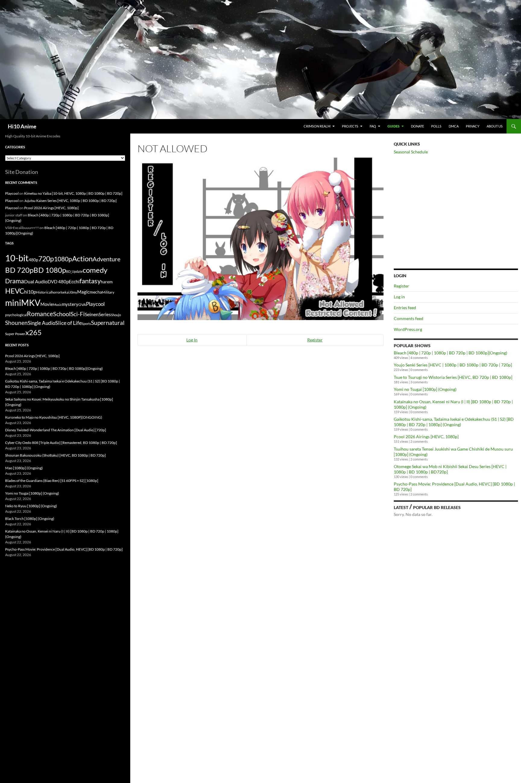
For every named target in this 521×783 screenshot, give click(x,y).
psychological (16, 315)
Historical (44, 292)
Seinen (92, 314)
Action (82, 258)
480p (33, 259)
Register (315, 339)
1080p (63, 259)
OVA (82, 304)
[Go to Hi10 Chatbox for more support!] (260, 238)
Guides (393, 126)
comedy (95, 270)
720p (46, 258)
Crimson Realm (317, 126)
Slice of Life (68, 322)
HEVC (14, 291)
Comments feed (408, 318)
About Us (495, 126)
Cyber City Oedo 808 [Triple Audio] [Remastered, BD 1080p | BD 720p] (61, 442)
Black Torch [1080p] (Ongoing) (29, 518)
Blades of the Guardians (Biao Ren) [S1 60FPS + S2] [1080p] (51, 480)
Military (108, 292)
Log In (191, 339)
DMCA (454, 126)
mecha (96, 291)
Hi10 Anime (22, 126)
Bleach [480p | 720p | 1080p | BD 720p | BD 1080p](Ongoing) (450, 352)
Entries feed (405, 307)
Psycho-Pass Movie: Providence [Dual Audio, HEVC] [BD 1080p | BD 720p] (64, 549)
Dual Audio (36, 281)
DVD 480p (58, 281)
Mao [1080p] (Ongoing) (24, 468)
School (62, 313)
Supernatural (108, 322)
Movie (46, 304)
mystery (70, 304)
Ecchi (74, 281)
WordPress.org (408, 329)
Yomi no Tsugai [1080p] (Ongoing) (425, 389)
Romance (40, 314)
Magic (83, 291)
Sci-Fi (78, 314)
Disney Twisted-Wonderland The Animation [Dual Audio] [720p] (55, 430)
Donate (417, 126)
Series (105, 314)
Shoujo (116, 315)
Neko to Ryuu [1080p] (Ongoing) (31, 506)
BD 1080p (49, 270)
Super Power (15, 334)
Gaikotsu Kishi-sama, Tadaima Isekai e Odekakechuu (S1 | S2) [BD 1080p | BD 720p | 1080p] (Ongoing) (454, 422)
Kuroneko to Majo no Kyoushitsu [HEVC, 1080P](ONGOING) (53, 417)
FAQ (373, 126)
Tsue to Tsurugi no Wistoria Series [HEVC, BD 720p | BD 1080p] (453, 377)
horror (56, 292)
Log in (399, 296)
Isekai (65, 292)
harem (107, 281)
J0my (73, 292)
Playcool (12, 193)
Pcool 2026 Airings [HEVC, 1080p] (426, 436)
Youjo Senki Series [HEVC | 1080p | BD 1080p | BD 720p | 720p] (453, 364)
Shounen (16, 322)
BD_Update (74, 271)
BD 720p (19, 270)
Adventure (106, 259)
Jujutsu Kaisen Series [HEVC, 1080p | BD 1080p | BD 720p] (70, 200)
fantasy (90, 281)
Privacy (472, 126)
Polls (436, 126)
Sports (86, 323)
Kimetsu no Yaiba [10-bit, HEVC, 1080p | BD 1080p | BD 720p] (73, 193)
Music (57, 305)
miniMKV (22, 302)
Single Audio (41, 323)
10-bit (17, 258)
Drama (14, 281)
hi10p (30, 291)
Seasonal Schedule (411, 151)
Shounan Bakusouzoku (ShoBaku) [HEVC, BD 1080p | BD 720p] (55, 455)
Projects (350, 126)
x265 (33, 332)
